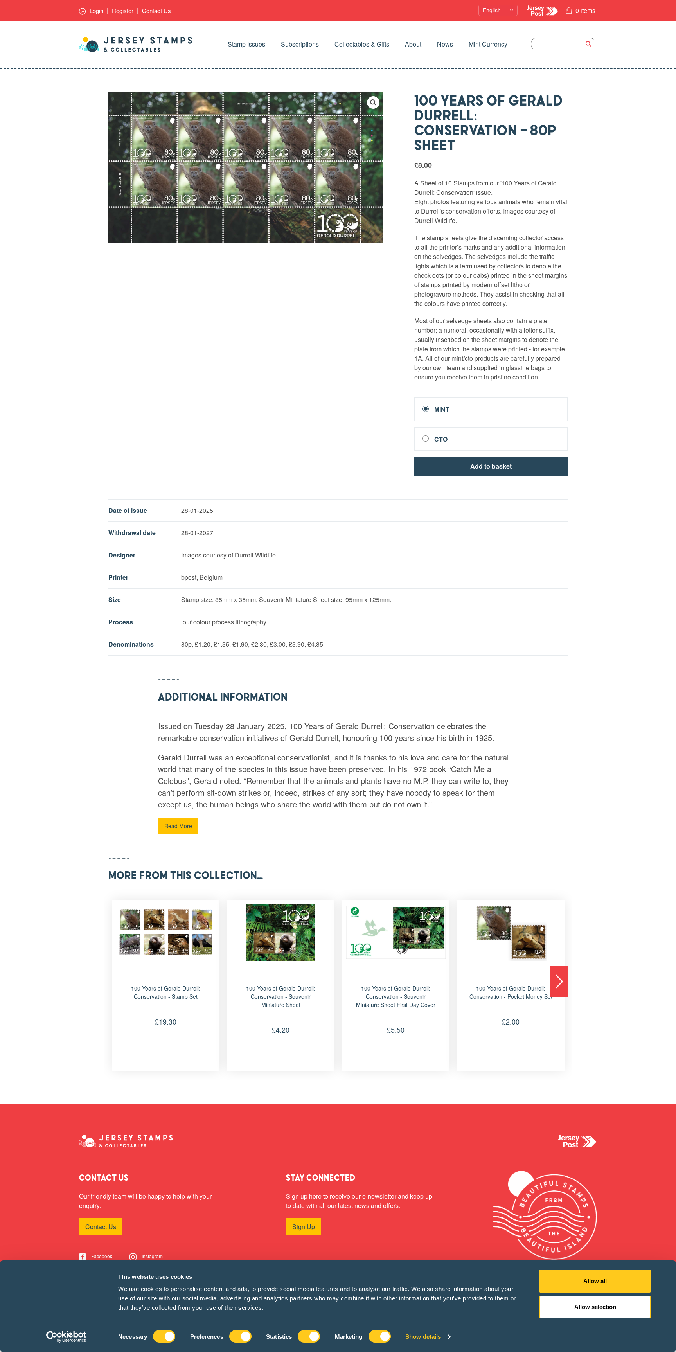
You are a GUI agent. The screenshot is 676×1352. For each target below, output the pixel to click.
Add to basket (491, 466)
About (413, 44)
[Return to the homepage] (135, 44)
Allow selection (595, 1306)
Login (95, 10)
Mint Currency (488, 44)
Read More (178, 826)
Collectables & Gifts (361, 44)
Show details (423, 1336)
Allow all (595, 1281)
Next (559, 981)
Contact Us (156, 10)
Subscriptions (300, 44)
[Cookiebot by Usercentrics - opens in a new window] (66, 1337)
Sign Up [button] (303, 1226)
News (445, 44)
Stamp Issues (246, 44)
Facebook (101, 1256)
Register (122, 10)
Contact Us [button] (100, 1226)
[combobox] (563, 44)
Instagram (151, 1256)
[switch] (240, 1336)
